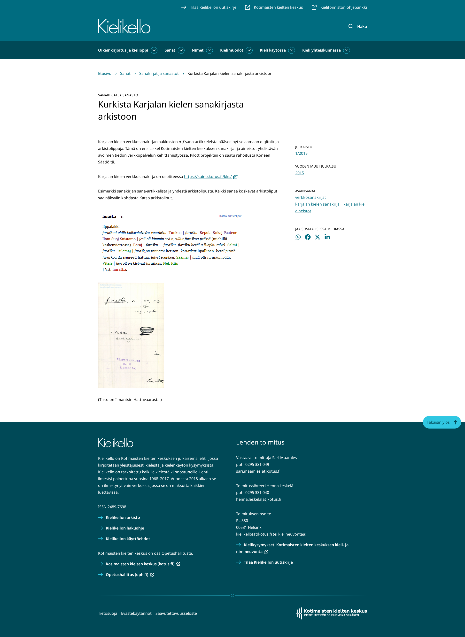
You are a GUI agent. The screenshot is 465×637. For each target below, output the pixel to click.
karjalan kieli (354, 204)
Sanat (170, 50)
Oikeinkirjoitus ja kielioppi (123, 50)
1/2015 (301, 153)
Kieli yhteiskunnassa (321, 50)
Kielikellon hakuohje (125, 528)
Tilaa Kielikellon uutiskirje (268, 562)
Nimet (198, 50)
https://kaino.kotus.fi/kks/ (211, 176)
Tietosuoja (107, 613)
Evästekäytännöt (136, 613)
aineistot (303, 211)
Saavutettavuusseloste (176, 613)
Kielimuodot (231, 50)
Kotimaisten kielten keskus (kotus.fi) (143, 564)
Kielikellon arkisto (123, 517)
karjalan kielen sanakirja (317, 204)
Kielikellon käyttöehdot (128, 538)
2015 (299, 173)
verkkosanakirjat (310, 197)
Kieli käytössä (273, 50)
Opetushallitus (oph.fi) (130, 574)
